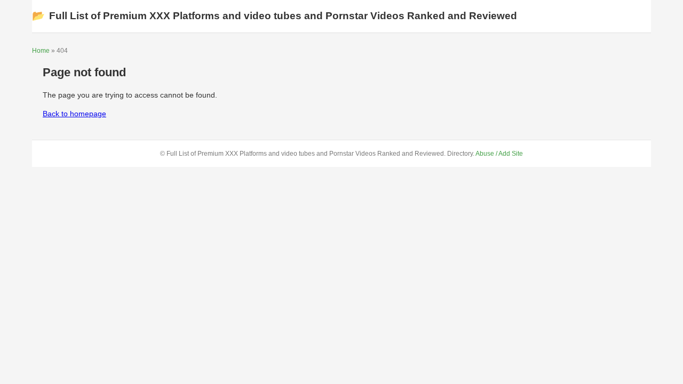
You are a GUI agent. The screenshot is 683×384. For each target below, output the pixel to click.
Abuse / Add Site (499, 153)
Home (41, 50)
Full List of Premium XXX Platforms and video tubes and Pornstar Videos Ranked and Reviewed (274, 15)
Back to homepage (74, 113)
